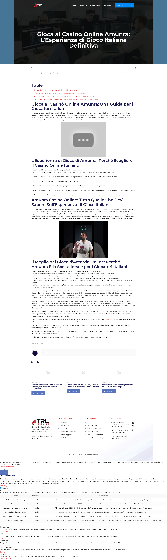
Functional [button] (4, 525)
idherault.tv (109, 319)
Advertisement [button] (5, 545)
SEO (88, 422)
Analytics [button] (3, 538)
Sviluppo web (92, 425)
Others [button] (2, 552)
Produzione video (93, 431)
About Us (64, 422)
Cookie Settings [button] (5, 467)
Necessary (5, 488)
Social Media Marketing (95, 438)
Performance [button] (4, 531)
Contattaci (64, 438)
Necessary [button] (3, 486)
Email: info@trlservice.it (119, 436)
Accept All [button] (14, 467)
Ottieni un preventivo (124, 5)
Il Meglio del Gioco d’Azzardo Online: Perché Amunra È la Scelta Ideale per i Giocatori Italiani (66, 99)
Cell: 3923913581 (116, 438)
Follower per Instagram (95, 435)
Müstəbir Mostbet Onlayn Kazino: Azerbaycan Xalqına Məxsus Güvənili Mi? (46, 387)
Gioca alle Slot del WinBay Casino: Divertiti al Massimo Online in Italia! (83, 386)
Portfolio (64, 428)
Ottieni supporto (66, 435)
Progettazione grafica (94, 428)
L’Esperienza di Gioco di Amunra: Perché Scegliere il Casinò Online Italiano (59, 93)
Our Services (65, 425)
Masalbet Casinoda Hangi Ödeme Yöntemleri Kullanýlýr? (117, 386)
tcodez (45, 73)
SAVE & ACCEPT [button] (5, 559)
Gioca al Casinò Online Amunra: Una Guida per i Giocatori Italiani (56, 90)
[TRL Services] (39, 5)
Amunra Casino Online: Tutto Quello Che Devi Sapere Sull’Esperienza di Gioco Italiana (64, 96)
